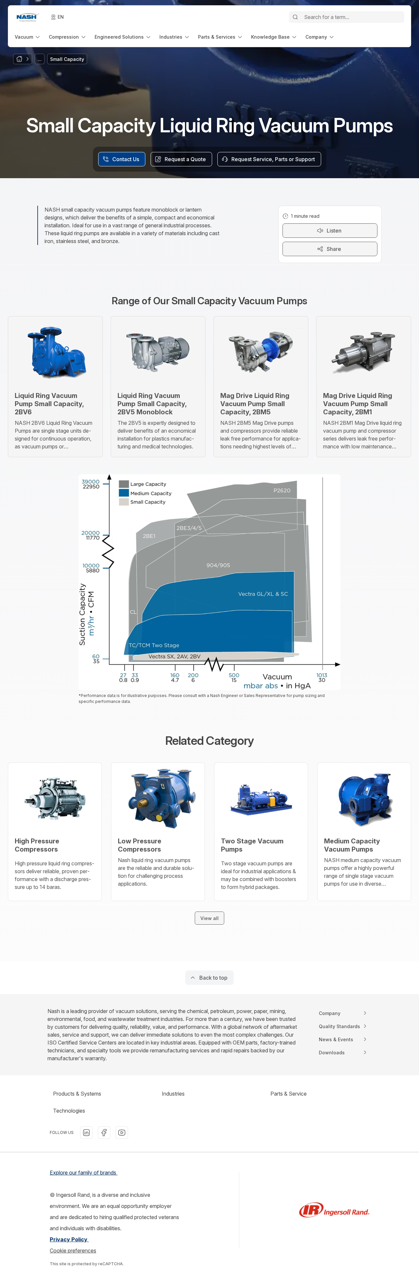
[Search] (295, 17)
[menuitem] (28, 36)
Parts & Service (288, 1093)
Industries (173, 1093)
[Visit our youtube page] (122, 1132)
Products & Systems (77, 1093)
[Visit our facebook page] (104, 1132)
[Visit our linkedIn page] (86, 1132)
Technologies (69, 1110)
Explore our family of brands (84, 1172)
